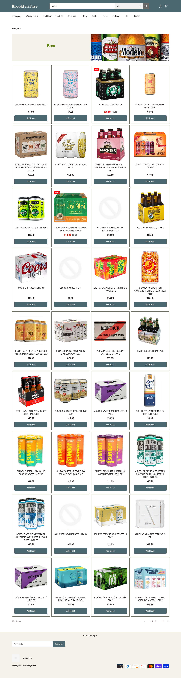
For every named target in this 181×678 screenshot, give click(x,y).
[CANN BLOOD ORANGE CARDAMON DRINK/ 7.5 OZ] (150, 84)
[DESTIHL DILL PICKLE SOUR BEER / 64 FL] (30, 207)
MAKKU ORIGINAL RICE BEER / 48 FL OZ (150, 536)
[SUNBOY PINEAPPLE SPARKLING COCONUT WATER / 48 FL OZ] (30, 450)
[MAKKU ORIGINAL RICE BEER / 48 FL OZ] (150, 513)
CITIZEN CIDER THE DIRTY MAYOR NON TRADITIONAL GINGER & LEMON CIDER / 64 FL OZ (31, 537)
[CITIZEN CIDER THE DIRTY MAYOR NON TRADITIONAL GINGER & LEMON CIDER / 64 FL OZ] (30, 513)
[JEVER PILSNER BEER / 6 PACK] (150, 330)
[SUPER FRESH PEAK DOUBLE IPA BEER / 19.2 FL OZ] (150, 390)
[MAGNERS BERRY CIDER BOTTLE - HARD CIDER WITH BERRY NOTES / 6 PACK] (110, 144)
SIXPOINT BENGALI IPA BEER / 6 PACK (70, 534)
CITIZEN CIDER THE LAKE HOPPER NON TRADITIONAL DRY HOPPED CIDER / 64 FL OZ (150, 474)
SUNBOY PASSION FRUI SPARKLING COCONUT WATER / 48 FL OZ (110, 472)
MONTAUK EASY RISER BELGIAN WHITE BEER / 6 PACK (110, 352)
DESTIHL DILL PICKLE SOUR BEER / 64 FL (31, 229)
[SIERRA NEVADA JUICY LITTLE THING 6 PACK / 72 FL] (110, 267)
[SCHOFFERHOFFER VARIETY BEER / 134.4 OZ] (150, 144)
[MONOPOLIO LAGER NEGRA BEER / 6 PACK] (70, 390)
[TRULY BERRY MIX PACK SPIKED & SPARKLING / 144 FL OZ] (70, 330)
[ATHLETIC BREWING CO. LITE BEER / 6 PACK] (110, 513)
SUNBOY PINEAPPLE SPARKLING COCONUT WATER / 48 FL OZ (31, 472)
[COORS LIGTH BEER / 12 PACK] (30, 267)
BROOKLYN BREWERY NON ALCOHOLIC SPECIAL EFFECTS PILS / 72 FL (150, 290)
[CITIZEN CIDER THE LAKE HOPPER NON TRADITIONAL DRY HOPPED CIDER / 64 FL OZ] (150, 450)
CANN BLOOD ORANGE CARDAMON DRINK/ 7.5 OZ (150, 106)
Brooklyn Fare (25, 6)
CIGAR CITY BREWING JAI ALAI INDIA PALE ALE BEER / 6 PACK (70, 229)
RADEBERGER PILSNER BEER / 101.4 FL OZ (70, 166)
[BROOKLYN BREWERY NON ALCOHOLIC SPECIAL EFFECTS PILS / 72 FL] (150, 267)
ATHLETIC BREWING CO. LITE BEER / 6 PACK (110, 536)
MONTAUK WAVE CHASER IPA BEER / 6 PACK (110, 412)
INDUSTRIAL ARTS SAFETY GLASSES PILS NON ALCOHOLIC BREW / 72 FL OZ (31, 352)
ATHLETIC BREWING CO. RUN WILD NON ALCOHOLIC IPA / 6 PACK (70, 599)
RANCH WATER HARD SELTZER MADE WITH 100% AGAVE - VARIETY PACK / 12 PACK (31, 167)
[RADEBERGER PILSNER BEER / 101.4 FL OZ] (70, 144)
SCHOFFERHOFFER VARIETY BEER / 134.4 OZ (150, 166)
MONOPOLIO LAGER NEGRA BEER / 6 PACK (70, 412)
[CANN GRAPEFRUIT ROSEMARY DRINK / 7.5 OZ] (70, 84)
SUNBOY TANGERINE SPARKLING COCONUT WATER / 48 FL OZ (71, 472)
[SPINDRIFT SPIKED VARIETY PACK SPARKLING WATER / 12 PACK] (150, 577)
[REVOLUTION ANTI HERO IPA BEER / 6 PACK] (110, 577)
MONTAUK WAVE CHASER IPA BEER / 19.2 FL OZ (31, 599)
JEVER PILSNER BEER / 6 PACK (150, 350)
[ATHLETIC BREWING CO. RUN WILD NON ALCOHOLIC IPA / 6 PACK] (70, 577)
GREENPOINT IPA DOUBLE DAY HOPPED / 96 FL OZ (110, 229)
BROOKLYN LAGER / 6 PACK (110, 104)
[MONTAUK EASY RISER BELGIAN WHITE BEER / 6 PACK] (110, 330)
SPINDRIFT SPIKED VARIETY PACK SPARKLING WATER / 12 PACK (150, 599)
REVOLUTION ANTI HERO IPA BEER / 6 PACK (110, 599)
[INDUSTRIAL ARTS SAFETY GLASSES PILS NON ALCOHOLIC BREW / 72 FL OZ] (30, 330)
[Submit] (146, 6)
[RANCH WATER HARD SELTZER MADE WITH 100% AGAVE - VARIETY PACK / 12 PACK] (30, 144)
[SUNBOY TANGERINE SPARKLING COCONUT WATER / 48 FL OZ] (70, 450)
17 (163, 621)
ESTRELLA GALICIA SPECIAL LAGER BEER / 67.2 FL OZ (31, 412)
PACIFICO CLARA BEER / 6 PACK (150, 227)
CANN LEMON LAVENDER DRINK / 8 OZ (31, 104)
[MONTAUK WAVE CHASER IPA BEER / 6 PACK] (110, 390)
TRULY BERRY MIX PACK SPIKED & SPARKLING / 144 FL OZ (70, 352)
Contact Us (27, 658)
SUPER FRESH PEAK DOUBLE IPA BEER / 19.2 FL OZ (150, 412)
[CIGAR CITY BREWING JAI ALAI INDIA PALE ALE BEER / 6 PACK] (70, 207)
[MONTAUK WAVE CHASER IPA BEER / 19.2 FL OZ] (30, 577)
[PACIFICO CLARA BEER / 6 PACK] (150, 207)
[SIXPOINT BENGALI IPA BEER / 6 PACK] (70, 513)
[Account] (161, 6)
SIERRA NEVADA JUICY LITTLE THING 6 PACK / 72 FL (110, 289)
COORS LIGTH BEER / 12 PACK (31, 287)
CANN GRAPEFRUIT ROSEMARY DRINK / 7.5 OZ (70, 106)
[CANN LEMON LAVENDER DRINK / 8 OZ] (30, 84)
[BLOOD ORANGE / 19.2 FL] (70, 267)
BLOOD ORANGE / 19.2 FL (70, 287)
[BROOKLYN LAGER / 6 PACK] (110, 84)
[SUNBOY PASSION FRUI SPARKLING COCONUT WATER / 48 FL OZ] (110, 450)
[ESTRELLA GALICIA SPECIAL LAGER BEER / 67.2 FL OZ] (30, 390)
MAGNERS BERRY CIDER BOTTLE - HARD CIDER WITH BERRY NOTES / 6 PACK (110, 167)
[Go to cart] (166, 6)
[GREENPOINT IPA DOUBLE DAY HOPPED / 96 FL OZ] (110, 207)
